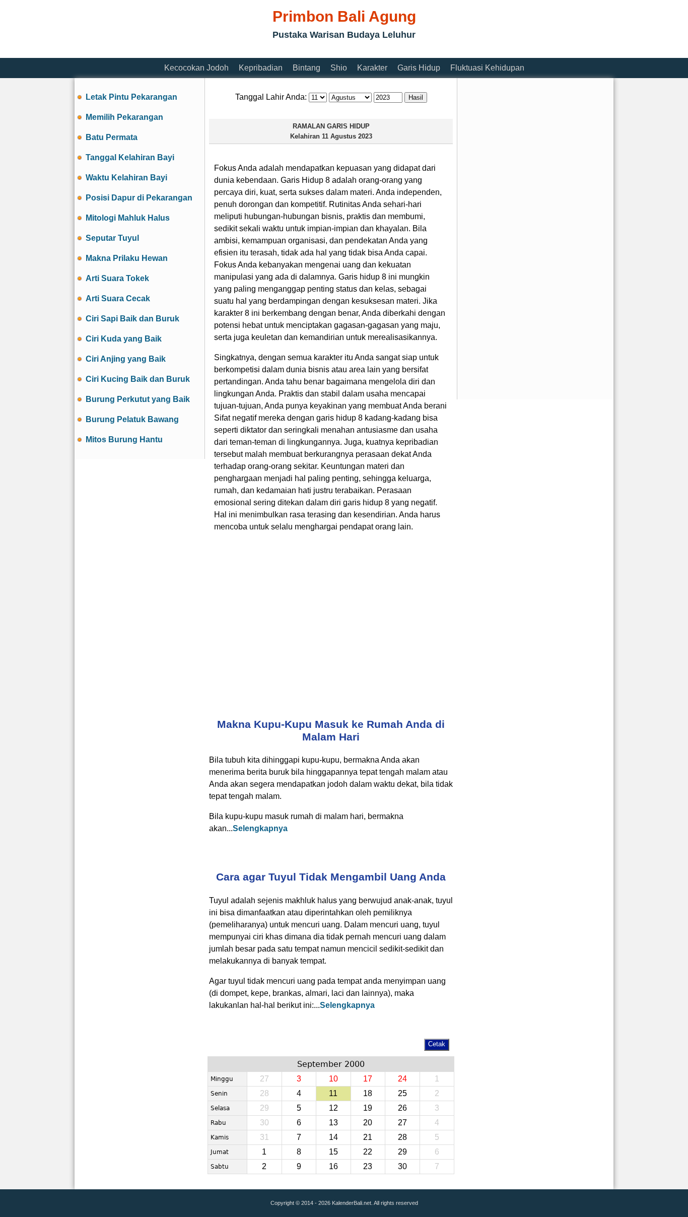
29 (402, 1151)
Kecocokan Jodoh (196, 67)
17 (367, 1078)
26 (402, 1108)
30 (402, 1166)
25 (402, 1093)
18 (367, 1093)
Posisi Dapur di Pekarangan (139, 197)
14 (333, 1137)
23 (367, 1166)
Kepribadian (261, 67)
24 (402, 1078)
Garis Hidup (418, 67)
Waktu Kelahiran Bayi (126, 177)
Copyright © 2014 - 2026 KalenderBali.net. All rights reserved (344, 1203)
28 (402, 1137)
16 (333, 1166)
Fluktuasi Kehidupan (487, 67)
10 (333, 1078)
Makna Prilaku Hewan (127, 258)
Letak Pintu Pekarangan (131, 97)
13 (333, 1122)
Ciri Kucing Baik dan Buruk (138, 379)
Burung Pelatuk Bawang (132, 419)
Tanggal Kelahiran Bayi (130, 157)
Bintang (306, 67)
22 (367, 1151)
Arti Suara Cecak (118, 298)
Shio (338, 67)
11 (333, 1093)
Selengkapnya (260, 828)
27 (402, 1122)
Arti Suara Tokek (117, 278)
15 (333, 1151)
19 (367, 1108)
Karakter (372, 67)
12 (333, 1108)
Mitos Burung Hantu (124, 439)
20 (367, 1122)
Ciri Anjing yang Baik (126, 359)
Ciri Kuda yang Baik (124, 338)
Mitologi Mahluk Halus (128, 218)
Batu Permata (111, 137)
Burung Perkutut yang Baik (138, 399)
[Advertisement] (258, 51)
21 (367, 1137)
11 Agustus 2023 (347, 136)
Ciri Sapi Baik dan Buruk (132, 318)
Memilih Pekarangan (124, 117)
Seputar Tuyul (112, 238)
